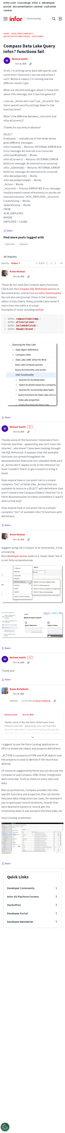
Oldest (15, 263)
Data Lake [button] (9, 244)
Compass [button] (23, 244)
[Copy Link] (30, 63)
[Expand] (32, 737)
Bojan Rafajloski (19, 689)
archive (39, 309)
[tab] (10, 256)
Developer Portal (17, 913)
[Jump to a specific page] (61, 263)
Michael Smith (20, 59)
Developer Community (20, 888)
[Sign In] (60, 19)
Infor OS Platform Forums (23, 896)
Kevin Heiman (17, 271)
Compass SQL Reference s (33, 289)
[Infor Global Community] (25, 18)
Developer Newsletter (20, 921)
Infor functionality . (50, 293)
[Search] (54, 19)
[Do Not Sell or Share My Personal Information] (5, 1127)
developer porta (16, 556)
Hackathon (14, 905)
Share (8, 231)
